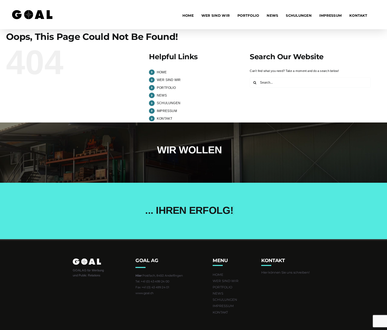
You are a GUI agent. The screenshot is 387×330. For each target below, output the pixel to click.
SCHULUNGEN (168, 103)
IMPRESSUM (167, 111)
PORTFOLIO (166, 87)
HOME (162, 72)
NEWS (162, 95)
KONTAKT (165, 118)
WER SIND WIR (169, 80)
